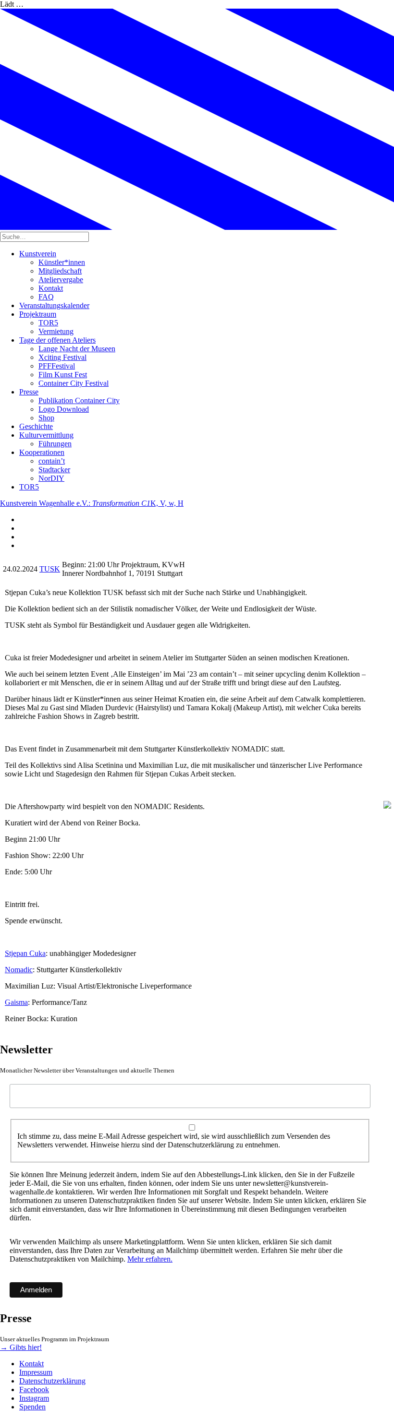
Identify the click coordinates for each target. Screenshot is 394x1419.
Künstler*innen (61, 262)
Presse (28, 392)
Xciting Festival (62, 357)
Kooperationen (41, 452)
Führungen (55, 444)
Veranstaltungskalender (54, 305)
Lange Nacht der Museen (76, 349)
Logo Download (63, 409)
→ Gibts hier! (21, 1347)
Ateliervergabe (60, 279)
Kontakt (50, 288)
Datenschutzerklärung (52, 1381)
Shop (46, 418)
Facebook (34, 1389)
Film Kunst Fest (62, 374)
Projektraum (37, 314)
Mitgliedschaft (60, 271)
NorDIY (51, 478)
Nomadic (19, 970)
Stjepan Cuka (25, 953)
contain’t (51, 461)
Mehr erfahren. (149, 1259)
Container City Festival (73, 383)
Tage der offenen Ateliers (57, 340)
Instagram (34, 1398)
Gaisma (16, 1002)
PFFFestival (56, 366)
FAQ (46, 297)
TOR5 (48, 323)
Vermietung (56, 331)
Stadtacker (54, 469)
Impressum (35, 1372)
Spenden (32, 1407)
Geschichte (36, 426)
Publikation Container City (79, 400)
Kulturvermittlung (46, 435)
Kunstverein (37, 254)
